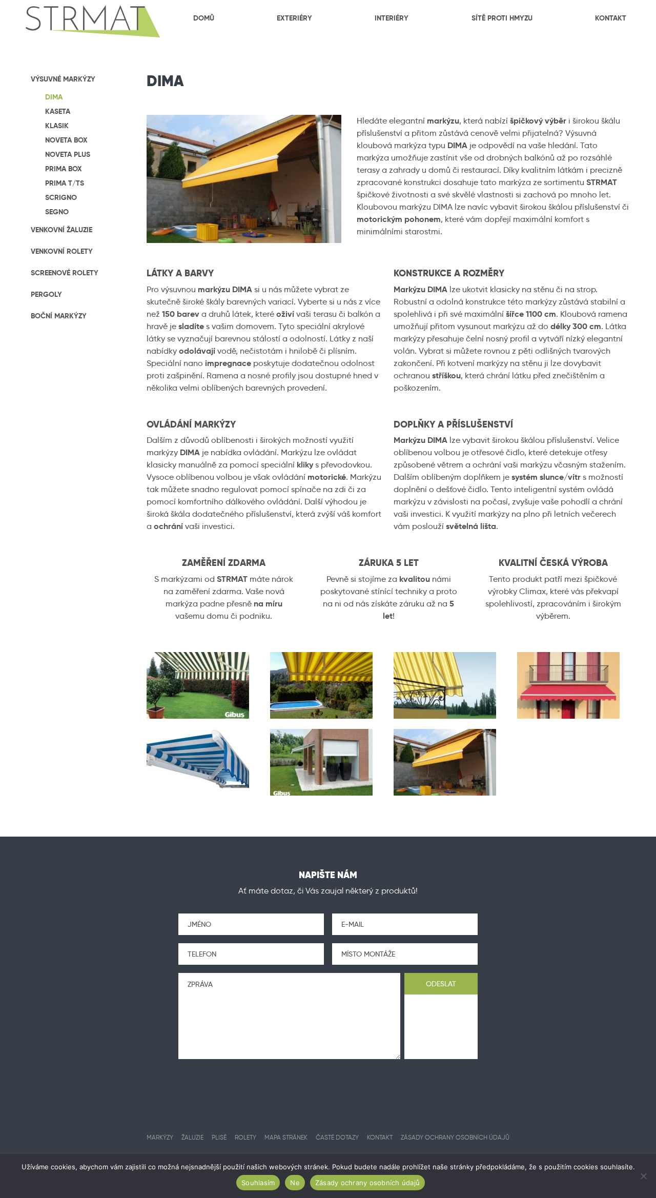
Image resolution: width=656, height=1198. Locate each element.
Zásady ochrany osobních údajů (367, 1183)
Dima (54, 96)
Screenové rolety (64, 272)
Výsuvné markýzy (63, 79)
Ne (295, 1183)
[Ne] (643, 1176)
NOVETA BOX (66, 140)
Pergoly (46, 294)
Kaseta (57, 111)
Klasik (57, 125)
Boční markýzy (59, 315)
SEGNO (57, 211)
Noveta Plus (67, 154)
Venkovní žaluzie (61, 229)
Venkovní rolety (62, 251)
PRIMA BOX (63, 168)
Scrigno (61, 197)
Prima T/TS (64, 183)
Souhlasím (258, 1183)
